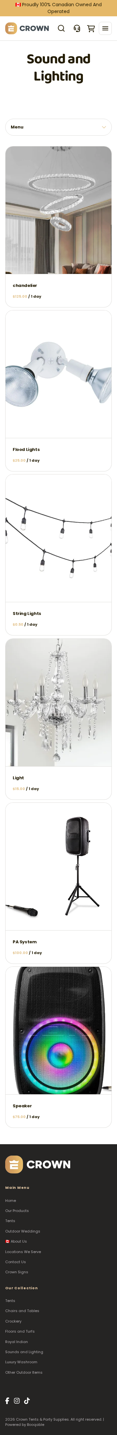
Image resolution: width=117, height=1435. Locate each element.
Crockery (13, 1321)
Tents (10, 1220)
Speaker (22, 1106)
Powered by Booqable (24, 1424)
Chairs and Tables (22, 1310)
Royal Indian (16, 1341)
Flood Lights (26, 450)
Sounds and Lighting (24, 1351)
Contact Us (15, 1261)
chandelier (25, 286)
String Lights (27, 614)
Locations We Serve (23, 1251)
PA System (25, 942)
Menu (17, 127)
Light (18, 778)
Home (10, 1200)
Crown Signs (16, 1272)
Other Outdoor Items (24, 1372)
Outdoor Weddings (22, 1231)
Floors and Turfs (20, 1331)
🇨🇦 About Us (16, 1241)
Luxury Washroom (21, 1362)
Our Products (17, 1210)
